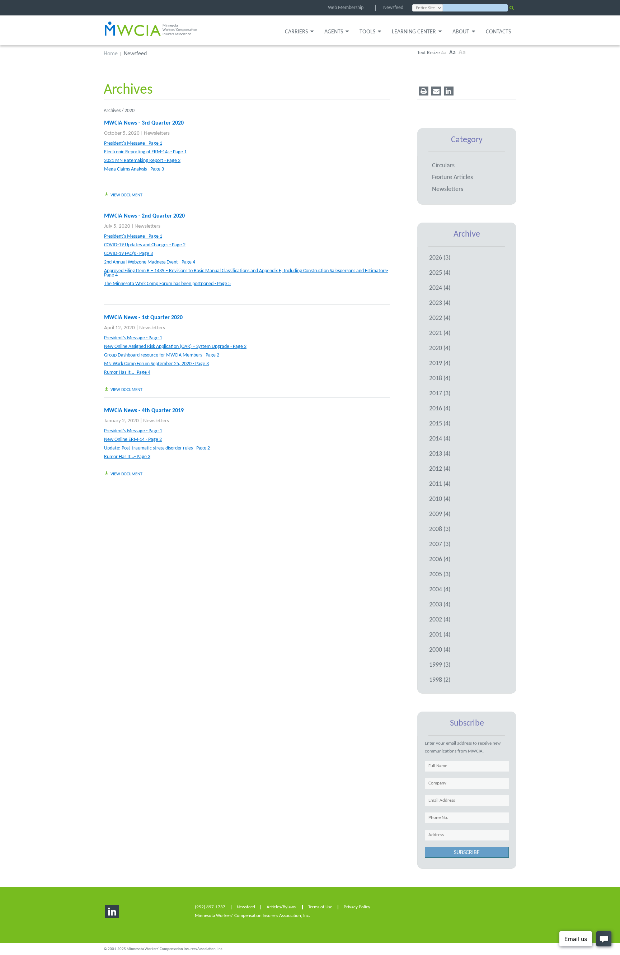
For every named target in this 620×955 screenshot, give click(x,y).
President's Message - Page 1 (133, 143)
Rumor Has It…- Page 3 (127, 457)
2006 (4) (439, 559)
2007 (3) (439, 544)
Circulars (443, 165)
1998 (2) (439, 680)
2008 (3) (439, 529)
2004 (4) (439, 589)
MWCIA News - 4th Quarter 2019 (144, 411)
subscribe (467, 853)
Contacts (498, 32)
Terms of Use (320, 907)
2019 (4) (439, 363)
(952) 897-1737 (210, 907)
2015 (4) (439, 423)
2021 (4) (439, 333)
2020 (130, 110)
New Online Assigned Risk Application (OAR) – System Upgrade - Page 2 (175, 347)
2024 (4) (439, 288)
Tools (367, 32)
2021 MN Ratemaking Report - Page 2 (142, 161)
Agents (333, 32)
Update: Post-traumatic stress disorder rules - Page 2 (157, 448)
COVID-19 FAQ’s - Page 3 (128, 254)
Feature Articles (452, 177)
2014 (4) (439, 438)
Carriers (296, 32)
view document (126, 195)
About (460, 32)
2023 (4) (439, 303)
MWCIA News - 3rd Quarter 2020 (144, 123)
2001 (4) (439, 635)
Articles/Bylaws (281, 907)
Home (111, 54)
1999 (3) (439, 665)
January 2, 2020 (121, 421)
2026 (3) (439, 258)
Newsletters (157, 133)
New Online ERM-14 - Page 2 (133, 440)
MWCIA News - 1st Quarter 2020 (143, 318)
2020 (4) (439, 348)
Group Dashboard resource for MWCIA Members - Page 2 (161, 355)
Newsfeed (393, 7)
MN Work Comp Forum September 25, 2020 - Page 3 (156, 364)
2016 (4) (439, 408)
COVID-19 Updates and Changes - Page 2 (144, 245)
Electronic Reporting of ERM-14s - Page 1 (145, 152)
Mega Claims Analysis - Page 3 (134, 169)
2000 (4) (439, 650)
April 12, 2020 (119, 328)
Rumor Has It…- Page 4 (127, 373)
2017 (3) (439, 393)
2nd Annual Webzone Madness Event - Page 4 (149, 262)
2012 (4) (439, 469)
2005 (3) (439, 574)
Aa (443, 53)
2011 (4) (439, 484)
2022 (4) (439, 318)
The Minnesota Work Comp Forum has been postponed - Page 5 (167, 284)
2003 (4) (439, 604)
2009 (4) (439, 514)
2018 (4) (439, 378)
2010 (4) (439, 499)
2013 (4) (439, 454)
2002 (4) (439, 619)
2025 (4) (439, 273)
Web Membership (345, 7)
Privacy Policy (357, 907)
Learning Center (414, 32)
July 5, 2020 (117, 226)
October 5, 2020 (122, 133)
